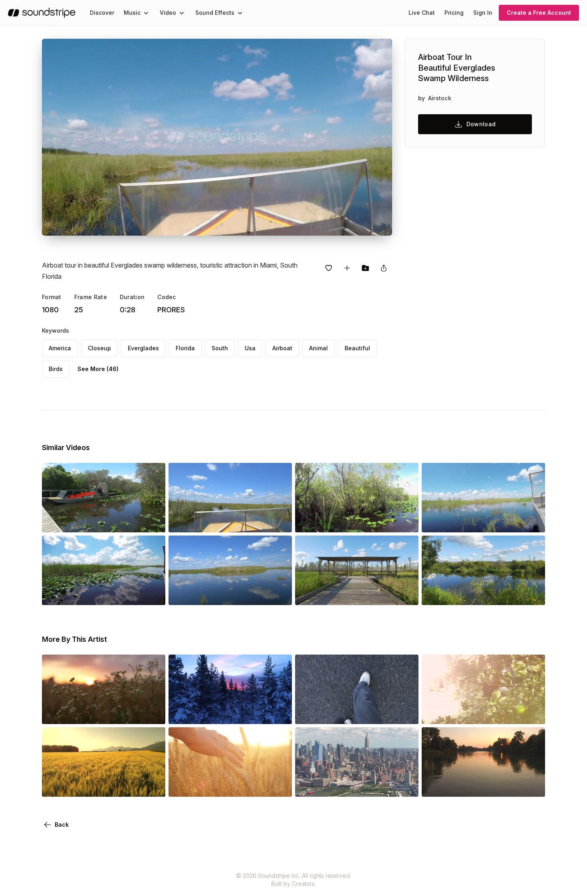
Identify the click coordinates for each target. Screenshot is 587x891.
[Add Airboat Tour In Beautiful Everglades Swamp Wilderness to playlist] (347, 268)
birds (56, 368)
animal (318, 348)
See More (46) (98, 368)
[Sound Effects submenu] (240, 13)
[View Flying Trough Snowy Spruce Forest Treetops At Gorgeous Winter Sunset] (230, 713)
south (220, 348)
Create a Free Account (539, 12)
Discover (102, 12)
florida (185, 348)
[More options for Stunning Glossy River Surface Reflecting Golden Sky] (532, 786)
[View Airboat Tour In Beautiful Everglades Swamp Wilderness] (103, 521)
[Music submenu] (146, 13)
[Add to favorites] (328, 268)
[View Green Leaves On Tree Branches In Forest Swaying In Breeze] (483, 713)
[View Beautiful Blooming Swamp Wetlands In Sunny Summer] (483, 594)
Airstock (439, 98)
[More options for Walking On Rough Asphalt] (406, 713)
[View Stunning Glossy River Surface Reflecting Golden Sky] (483, 785)
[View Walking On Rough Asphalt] (356, 713)
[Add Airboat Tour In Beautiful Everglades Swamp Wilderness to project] (365, 268)
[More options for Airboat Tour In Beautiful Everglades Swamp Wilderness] (153, 521)
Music (132, 12)
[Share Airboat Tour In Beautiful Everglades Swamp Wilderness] (383, 268)
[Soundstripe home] (41, 13)
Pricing (454, 12)
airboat (282, 348)
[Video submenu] (182, 13)
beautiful (357, 348)
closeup (99, 348)
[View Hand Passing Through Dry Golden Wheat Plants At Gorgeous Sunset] (230, 785)
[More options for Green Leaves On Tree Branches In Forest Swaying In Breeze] (532, 713)
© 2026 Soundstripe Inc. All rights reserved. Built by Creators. (293, 879)
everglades (143, 348)
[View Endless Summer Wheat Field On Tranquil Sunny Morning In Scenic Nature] (103, 785)
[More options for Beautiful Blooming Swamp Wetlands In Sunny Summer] (532, 594)
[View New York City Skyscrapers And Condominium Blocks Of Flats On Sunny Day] (356, 785)
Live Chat (422, 12)
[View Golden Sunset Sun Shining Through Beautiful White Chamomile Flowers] (103, 713)
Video (168, 12)
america (60, 348)
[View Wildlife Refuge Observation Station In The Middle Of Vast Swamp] (356, 594)
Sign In (482, 12)
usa (250, 348)
